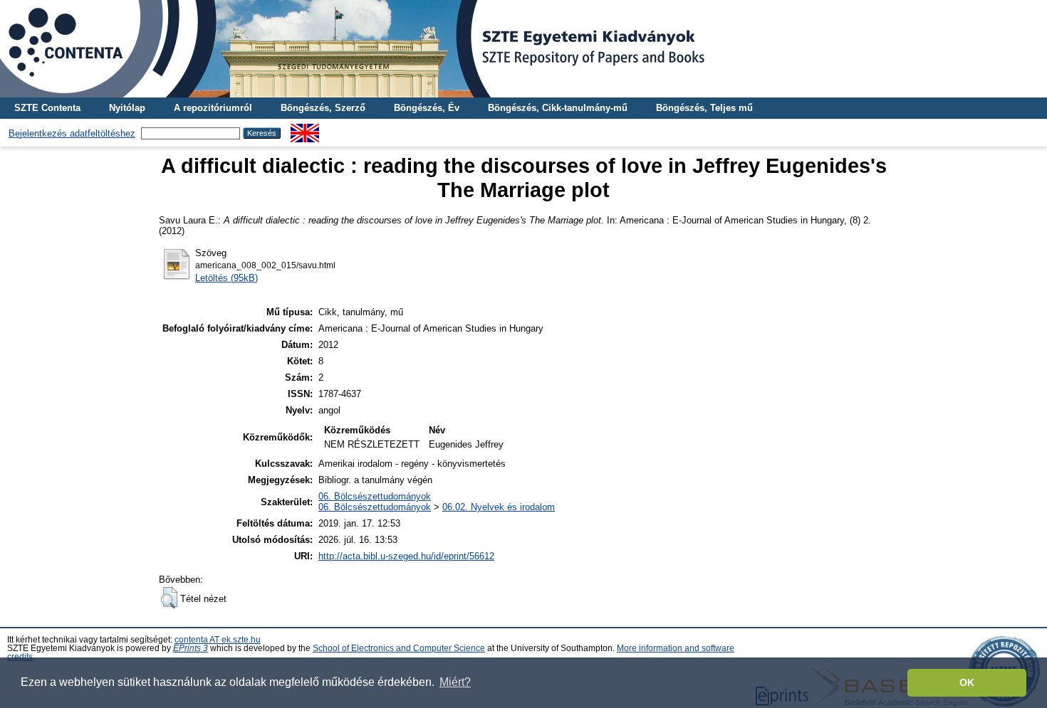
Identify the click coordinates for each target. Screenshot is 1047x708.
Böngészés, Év (426, 107)
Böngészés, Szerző (323, 107)
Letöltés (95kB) (226, 278)
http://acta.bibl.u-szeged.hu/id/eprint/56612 (406, 556)
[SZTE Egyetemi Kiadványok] (523, 48)
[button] (169, 597)
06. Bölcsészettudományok (374, 496)
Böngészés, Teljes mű (704, 107)
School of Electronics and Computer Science (399, 648)
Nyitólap (127, 107)
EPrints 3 (190, 648)
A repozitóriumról (213, 107)
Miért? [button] (455, 682)
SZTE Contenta (47, 107)
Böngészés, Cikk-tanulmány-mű (557, 107)
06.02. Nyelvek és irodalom (498, 507)
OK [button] (966, 682)
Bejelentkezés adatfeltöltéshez (72, 133)
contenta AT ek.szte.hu (217, 639)
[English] (305, 129)
